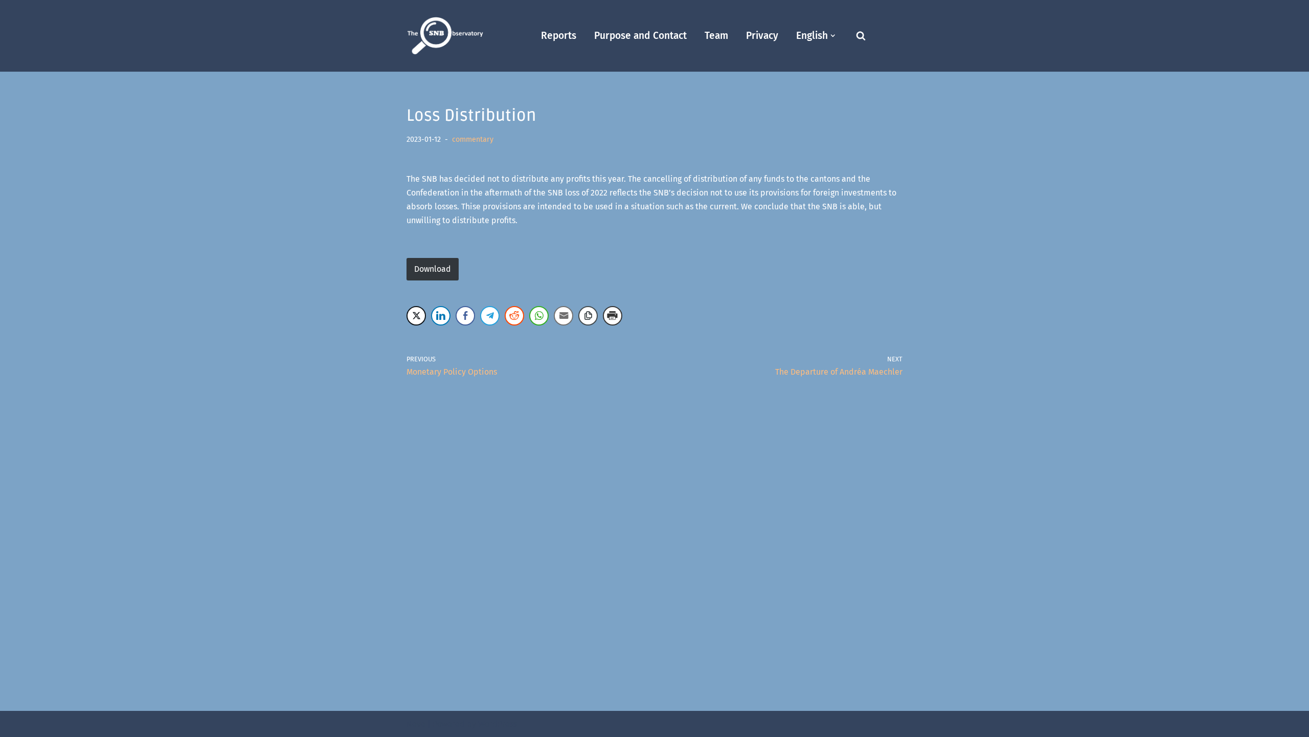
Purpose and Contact (640, 35)
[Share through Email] (563, 316)
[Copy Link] (588, 316)
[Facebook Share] (465, 316)
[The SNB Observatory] (445, 36)
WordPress (497, 724)
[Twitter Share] (416, 316)
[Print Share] (612, 316)
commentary (472, 139)
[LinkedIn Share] (440, 316)
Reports (558, 35)
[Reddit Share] (514, 316)
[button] (833, 35)
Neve (416, 724)
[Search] (861, 35)
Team (716, 35)
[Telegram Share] (490, 316)
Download (432, 269)
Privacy (762, 35)
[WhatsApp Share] (539, 316)
